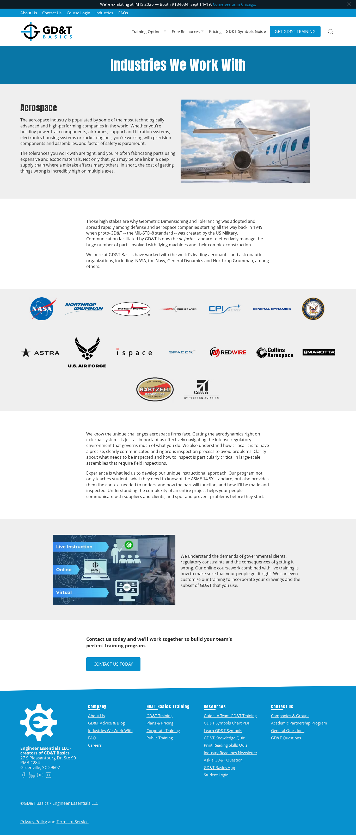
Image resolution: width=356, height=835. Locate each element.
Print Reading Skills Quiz (225, 745)
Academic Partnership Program (299, 723)
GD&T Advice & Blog (106, 723)
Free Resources (186, 31)
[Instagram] (48, 775)
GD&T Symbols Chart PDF (227, 723)
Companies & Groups (290, 715)
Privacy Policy (33, 822)
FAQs (123, 13)
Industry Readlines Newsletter (230, 752)
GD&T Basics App (219, 767)
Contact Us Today (113, 664)
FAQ (92, 737)
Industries (104, 13)
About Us (28, 13)
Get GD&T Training (295, 31)
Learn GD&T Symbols (223, 730)
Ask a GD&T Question (223, 760)
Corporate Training (163, 730)
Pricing (215, 31)
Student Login (216, 774)
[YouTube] (40, 775)
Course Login (78, 13)
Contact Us (52, 13)
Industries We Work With (110, 730)
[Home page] (46, 31)
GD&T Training (159, 715)
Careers (95, 745)
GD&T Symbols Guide (246, 31)
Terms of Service (73, 822)
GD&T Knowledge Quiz (224, 737)
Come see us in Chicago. (234, 4)
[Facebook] (23, 775)
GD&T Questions (286, 737)
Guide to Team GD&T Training (230, 715)
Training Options (148, 31)
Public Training (159, 737)
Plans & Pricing (159, 723)
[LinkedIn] (32, 775)
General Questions (287, 730)
